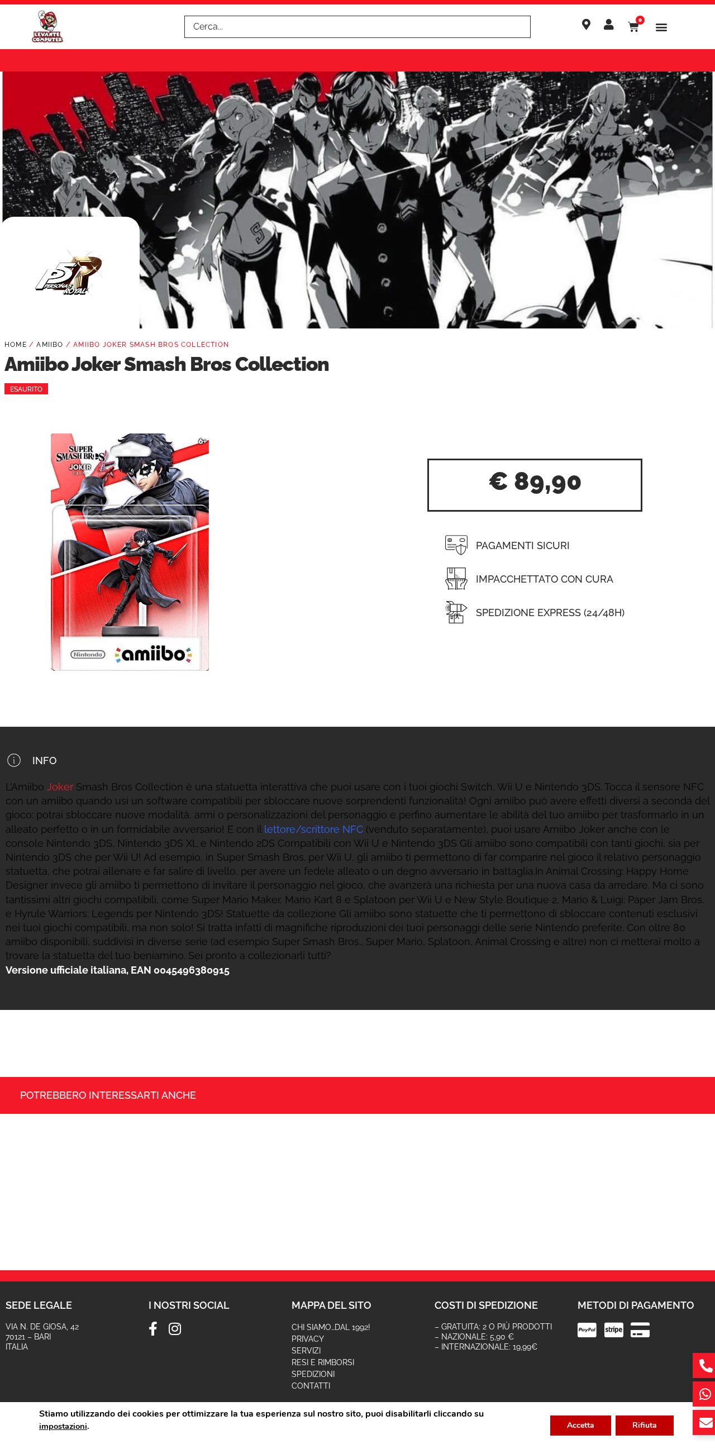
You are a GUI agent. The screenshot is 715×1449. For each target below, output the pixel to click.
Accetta (580, 1425)
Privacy (308, 1338)
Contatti (311, 1385)
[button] (661, 27)
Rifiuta (644, 1425)
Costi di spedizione (486, 1305)
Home (15, 345)
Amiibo (49, 345)
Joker (60, 787)
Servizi (306, 1350)
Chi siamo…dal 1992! (331, 1327)
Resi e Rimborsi (323, 1362)
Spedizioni (313, 1374)
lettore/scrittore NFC (313, 829)
